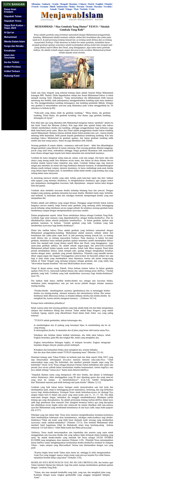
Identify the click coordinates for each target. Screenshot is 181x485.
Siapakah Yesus (12, 21)
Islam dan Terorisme (9, 56)
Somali (53, 9)
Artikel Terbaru (12, 71)
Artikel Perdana (12, 67)
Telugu (68, 9)
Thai (76, 9)
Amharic (46, 4)
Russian (98, 6)
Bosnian (73, 4)
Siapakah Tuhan (12, 16)
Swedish (108, 6)
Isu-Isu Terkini (11, 62)
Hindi (52, 6)
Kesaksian (9, 50)
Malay (72, 6)
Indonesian (62, 6)
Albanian (35, 4)
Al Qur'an (9, 32)
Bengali (64, 4)
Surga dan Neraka (13, 46)
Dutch (91, 4)
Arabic (55, 4)
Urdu (91, 9)
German (44, 6)
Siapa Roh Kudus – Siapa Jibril (14, 26)
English (99, 4)
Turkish (84, 9)
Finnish (108, 4)
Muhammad (10, 37)
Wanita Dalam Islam (14, 41)
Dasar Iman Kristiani (10, 10)
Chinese (82, 4)
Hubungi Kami (12, 76)
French (35, 6)
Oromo (89, 6)
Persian (80, 6)
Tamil (61, 9)
